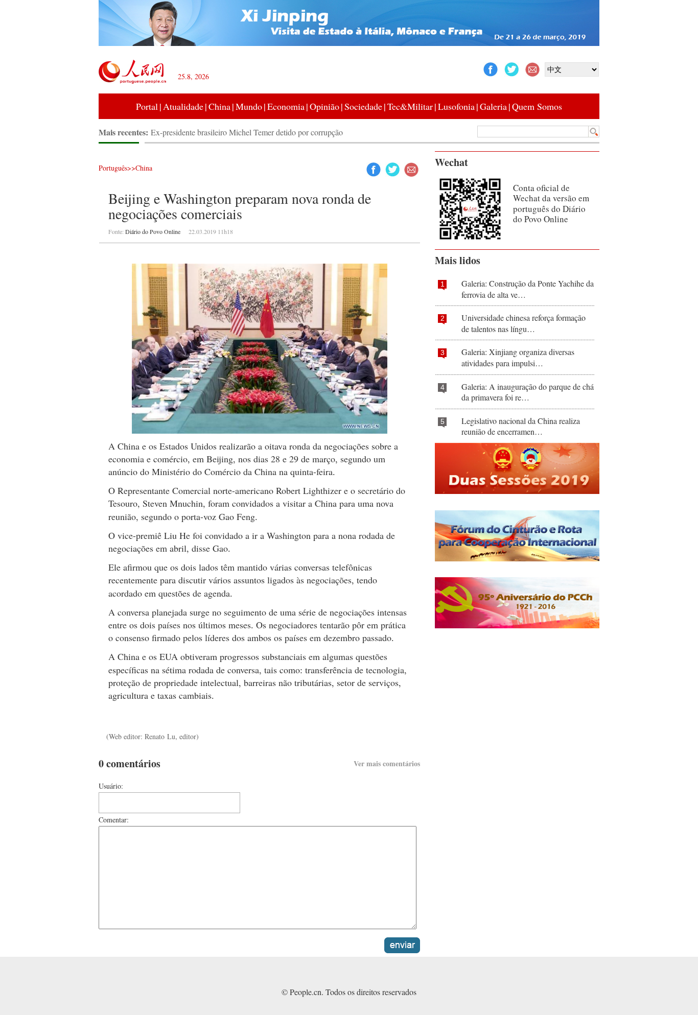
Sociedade (363, 106)
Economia (286, 106)
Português (113, 168)
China (219, 106)
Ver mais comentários (387, 763)
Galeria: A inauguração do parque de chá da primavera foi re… (527, 392)
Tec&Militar (410, 106)
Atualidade (183, 106)
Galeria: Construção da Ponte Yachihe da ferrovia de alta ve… (527, 289)
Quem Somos (537, 106)
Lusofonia (456, 106)
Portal (147, 106)
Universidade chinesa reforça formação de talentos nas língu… (523, 323)
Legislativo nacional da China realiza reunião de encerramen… (520, 426)
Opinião (324, 106)
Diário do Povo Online (152, 231)
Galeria (493, 106)
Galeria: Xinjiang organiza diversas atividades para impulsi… (517, 357)
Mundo (249, 106)
